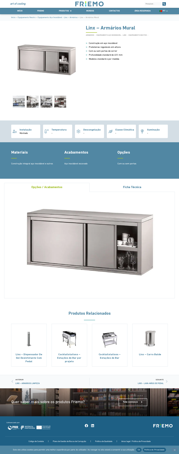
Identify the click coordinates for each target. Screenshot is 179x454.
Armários (74, 17)
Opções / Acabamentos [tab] (46, 187)
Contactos (114, 11)
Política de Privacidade (154, 450)
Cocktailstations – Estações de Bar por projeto (69, 358)
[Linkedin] (92, 425)
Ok (139, 450)
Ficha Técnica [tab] (132, 187)
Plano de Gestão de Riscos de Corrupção (69, 441)
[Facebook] (86, 425)
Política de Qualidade (103, 441)
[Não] (174, 449)
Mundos (90, 11)
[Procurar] (164, 4)
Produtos (64, 11)
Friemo (40, 11)
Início (20, 11)
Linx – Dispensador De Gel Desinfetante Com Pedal (29, 358)
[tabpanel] (89, 245)
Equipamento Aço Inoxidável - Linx (52, 17)
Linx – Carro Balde (150, 354)
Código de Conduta (36, 441)
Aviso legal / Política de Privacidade (136, 441)
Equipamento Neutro (27, 17)
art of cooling (18, 4)
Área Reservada (143, 11)
